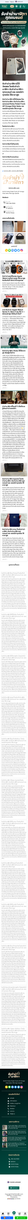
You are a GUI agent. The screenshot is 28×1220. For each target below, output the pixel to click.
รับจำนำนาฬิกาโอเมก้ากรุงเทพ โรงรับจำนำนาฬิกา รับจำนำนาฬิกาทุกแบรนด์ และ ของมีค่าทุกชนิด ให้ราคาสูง (14, 948)
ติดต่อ (14, 1215)
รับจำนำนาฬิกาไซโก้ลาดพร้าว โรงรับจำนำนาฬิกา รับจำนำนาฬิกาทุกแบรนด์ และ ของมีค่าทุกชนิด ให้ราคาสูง (14, 658)
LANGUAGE (20, 1)
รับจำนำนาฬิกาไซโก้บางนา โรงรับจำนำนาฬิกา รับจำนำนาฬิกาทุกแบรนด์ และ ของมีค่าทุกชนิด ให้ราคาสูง (14, 823)
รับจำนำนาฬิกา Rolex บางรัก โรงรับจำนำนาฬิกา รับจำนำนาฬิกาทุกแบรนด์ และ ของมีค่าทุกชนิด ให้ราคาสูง (17, 1127)
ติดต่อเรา (7, 2)
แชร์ (19, 1215)
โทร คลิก (8, 202)
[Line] (9, 250)
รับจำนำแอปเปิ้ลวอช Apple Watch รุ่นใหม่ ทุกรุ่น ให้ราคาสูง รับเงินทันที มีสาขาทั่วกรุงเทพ (13, 278)
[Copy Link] (6, 250)
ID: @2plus (9, 208)
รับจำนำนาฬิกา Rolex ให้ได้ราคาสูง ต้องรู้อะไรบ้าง (14, 351)
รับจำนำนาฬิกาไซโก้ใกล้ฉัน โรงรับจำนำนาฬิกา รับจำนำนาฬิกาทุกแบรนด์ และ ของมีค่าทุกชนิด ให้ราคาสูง (14, 616)
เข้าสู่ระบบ (12, 2)
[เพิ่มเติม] (25, 1213)
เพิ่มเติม (25, 1215)
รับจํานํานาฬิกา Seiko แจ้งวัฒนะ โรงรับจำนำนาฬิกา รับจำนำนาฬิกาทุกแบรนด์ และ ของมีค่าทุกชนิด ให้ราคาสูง (14, 1030)
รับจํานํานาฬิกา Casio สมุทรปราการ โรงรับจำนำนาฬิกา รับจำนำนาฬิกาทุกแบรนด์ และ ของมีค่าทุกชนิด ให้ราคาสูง (17, 1139)
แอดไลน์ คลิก (9, 206)
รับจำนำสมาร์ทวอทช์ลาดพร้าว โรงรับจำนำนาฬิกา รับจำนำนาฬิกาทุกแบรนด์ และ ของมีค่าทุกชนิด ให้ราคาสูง (14, 989)
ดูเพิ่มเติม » (4, 291)
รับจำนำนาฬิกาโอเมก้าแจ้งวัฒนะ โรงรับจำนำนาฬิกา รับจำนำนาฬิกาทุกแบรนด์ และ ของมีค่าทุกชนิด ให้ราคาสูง (14, 741)
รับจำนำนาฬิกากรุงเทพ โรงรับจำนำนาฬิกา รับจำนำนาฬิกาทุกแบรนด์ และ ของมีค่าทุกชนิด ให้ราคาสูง (13, 482)
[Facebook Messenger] (15, 250)
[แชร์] (20, 1213)
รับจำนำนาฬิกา (7, 171)
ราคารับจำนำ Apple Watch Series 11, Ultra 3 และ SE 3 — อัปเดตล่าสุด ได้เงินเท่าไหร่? (13, 311)
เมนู (8, 1215)
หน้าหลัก (3, 1215)
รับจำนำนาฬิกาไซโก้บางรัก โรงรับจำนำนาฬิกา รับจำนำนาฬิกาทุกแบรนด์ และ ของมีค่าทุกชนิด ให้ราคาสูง (14, 906)
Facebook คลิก (10, 211)
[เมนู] (8, 1213)
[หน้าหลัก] (3, 1213)
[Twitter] (18, 250)
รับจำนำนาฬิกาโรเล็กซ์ (17, 171)
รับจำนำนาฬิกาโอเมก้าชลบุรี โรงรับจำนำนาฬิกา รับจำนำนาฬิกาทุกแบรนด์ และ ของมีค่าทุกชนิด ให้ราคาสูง (14, 575)
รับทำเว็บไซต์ (17, 1199)
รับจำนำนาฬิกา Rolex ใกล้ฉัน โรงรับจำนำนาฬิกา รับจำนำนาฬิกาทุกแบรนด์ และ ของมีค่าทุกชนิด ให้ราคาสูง (17, 1133)
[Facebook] (12, 250)
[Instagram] (21, 250)
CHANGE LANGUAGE (15, 1182)
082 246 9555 (10, 203)
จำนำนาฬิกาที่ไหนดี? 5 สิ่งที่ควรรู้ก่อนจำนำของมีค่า (13, 407)
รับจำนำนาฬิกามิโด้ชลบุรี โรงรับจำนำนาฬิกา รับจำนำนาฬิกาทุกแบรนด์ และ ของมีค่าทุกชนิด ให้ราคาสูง (14, 865)
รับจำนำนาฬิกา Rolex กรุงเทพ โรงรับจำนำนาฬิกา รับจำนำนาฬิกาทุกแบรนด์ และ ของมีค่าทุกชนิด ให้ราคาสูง (14, 782)
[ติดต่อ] (14, 1212)
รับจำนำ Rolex (10, 213)
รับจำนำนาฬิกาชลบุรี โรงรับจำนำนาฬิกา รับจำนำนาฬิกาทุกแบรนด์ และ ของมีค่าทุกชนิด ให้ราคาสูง (14, 699)
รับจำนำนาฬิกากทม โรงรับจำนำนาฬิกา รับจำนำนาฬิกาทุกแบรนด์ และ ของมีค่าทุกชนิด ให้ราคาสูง (13, 532)
